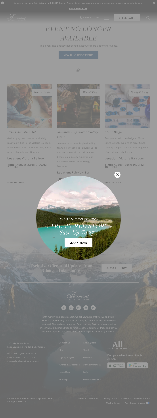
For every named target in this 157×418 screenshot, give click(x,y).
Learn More (78, 242)
